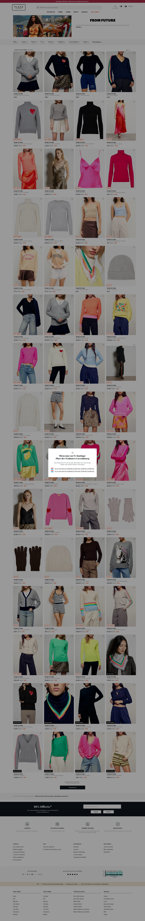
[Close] (95, 449)
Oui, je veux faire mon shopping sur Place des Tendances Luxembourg (74, 468)
